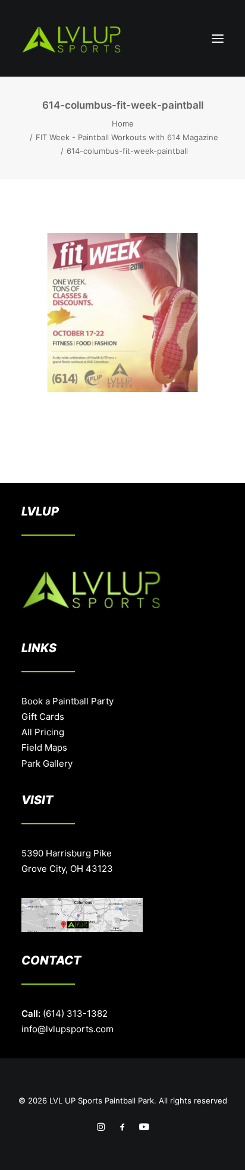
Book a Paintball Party (67, 701)
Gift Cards (42, 716)
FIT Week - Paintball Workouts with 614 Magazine (127, 137)
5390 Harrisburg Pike (66, 853)
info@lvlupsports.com (67, 1029)
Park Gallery (47, 763)
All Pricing (42, 732)
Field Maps (44, 747)
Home (123, 123)
